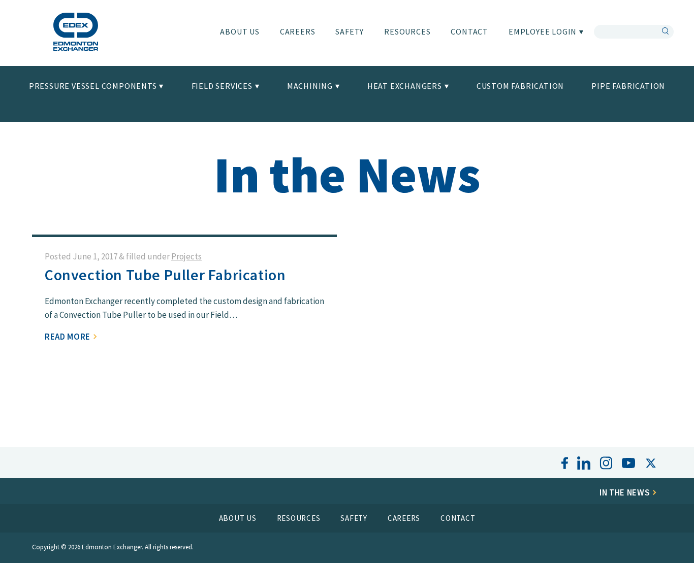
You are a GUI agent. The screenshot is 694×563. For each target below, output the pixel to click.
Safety (349, 31)
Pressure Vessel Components (94, 86)
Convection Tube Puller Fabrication (165, 274)
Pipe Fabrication (628, 86)
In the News (626, 492)
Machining (311, 86)
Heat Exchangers (405, 86)
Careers (298, 31)
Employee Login (544, 31)
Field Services (223, 86)
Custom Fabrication (520, 86)
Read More (68, 336)
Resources (407, 31)
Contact (469, 31)
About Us (239, 31)
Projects (186, 256)
